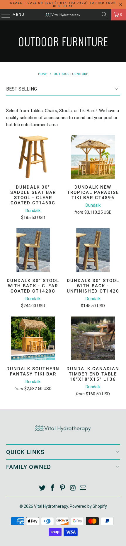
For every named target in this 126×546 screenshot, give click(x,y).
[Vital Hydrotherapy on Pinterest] (62, 488)
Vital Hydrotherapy (51, 506)
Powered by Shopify (88, 506)
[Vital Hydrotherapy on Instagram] (73, 488)
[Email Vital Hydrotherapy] (83, 488)
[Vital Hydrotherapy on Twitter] (42, 488)
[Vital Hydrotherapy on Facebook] (52, 488)
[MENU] (3, 14)
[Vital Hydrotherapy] (63, 14)
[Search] (104, 14)
